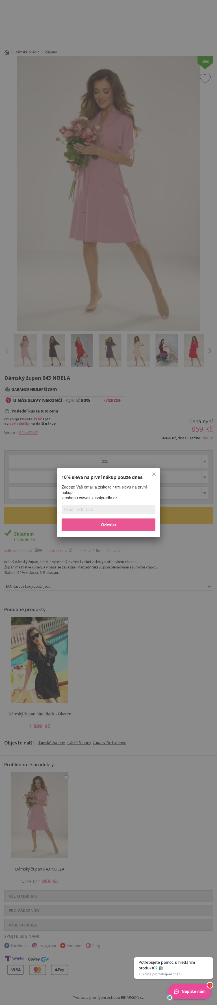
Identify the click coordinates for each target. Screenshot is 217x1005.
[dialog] (108, 502)
